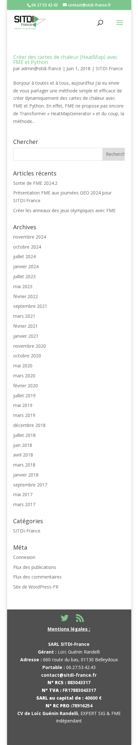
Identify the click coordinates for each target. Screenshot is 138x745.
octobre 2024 (27, 247)
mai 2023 (22, 286)
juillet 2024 (24, 256)
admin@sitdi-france (41, 68)
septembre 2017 (30, 485)
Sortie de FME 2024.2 (35, 183)
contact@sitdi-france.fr (69, 675)
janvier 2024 (26, 266)
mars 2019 (24, 415)
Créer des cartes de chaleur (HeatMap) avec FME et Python (65, 59)
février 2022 (25, 296)
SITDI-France (109, 68)
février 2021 (25, 326)
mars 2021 (24, 316)
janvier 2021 (26, 336)
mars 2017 (24, 504)
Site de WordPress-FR (35, 587)
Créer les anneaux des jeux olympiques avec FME (64, 210)
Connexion (24, 557)
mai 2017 (22, 494)
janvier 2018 (26, 475)
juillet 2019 (24, 395)
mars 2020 (24, 376)
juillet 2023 (24, 276)
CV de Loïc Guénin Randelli (47, 713)
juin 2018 (22, 445)
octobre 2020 (27, 356)
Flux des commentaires (37, 577)
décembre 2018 (29, 425)
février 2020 (25, 385)
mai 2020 (22, 366)
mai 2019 (22, 405)
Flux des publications (34, 567)
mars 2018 (24, 465)
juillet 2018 (24, 435)
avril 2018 (23, 455)
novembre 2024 (29, 237)
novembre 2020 (29, 346)
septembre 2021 (30, 306)
